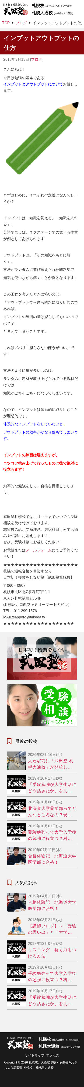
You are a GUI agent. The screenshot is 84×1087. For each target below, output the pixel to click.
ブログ (36, 59)
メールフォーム (39, 550)
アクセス (52, 1055)
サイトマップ (34, 1055)
